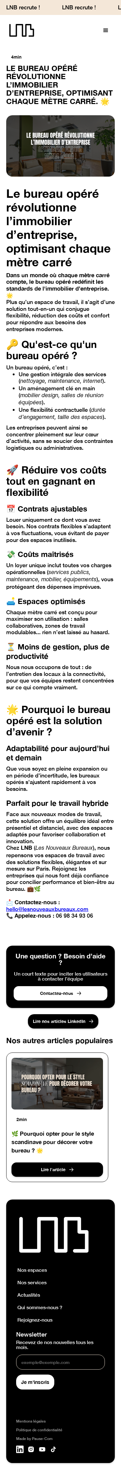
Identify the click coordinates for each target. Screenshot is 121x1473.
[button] (105, 30)
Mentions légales (31, 1421)
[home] (20, 30)
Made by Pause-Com (34, 1439)
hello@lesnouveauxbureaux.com (47, 908)
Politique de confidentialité (39, 1430)
